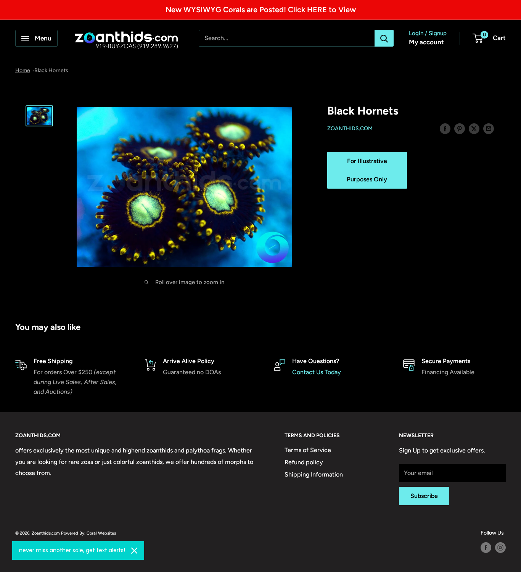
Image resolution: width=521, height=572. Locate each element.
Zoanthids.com (350, 129)
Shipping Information (314, 474)
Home (22, 70)
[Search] (384, 38)
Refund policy (304, 462)
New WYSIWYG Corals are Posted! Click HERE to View (261, 9)
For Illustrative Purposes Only (367, 170)
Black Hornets (51, 70)
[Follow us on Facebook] (486, 547)
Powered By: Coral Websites (88, 533)
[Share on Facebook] (445, 128)
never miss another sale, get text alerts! (72, 550)
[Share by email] (488, 128)
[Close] (134, 551)
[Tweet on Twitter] (474, 128)
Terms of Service (308, 450)
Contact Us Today (316, 372)
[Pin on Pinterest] (459, 128)
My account (426, 42)
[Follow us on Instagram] (500, 547)
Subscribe (424, 495)
